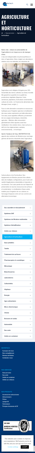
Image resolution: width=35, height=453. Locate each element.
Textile (6, 248)
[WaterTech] (8, 4)
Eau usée (7, 330)
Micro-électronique (11, 307)
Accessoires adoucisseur (10, 394)
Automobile (8, 324)
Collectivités (8, 283)
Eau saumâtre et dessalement (14, 208)
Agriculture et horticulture (13, 237)
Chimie (6, 313)
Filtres (4, 399)
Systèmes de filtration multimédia (15, 219)
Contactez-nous (7, 358)
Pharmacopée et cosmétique (14, 260)
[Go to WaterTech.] (2, 33)
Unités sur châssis (10, 231)
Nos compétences (8, 353)
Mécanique (8, 266)
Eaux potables (9, 243)
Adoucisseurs (6, 397)
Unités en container (11, 336)
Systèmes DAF (9, 213)
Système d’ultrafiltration (12, 225)
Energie (7, 295)
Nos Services (6, 370)
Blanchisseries (9, 272)
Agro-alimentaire (10, 301)
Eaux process (6, 372)
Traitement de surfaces (12, 254)
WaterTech (5, 348)
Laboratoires (8, 278)
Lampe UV (5, 401)
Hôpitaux (7, 289)
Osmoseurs (6, 404)
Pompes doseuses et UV (10, 406)
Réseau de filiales (8, 355)
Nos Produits (6, 392)
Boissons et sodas (10, 318)
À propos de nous (8, 351)
